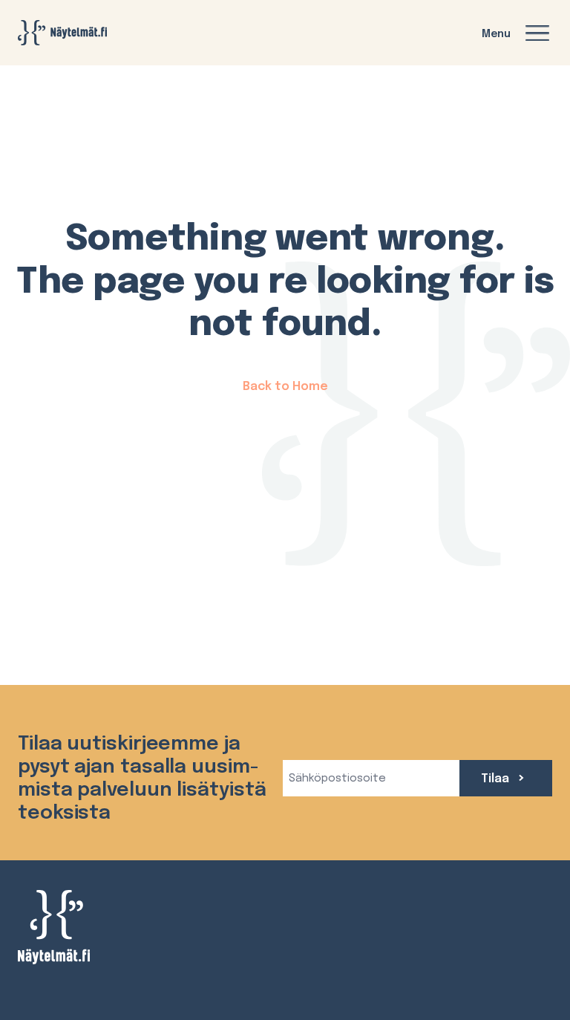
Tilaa (496, 779)
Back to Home (285, 386)
